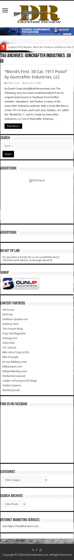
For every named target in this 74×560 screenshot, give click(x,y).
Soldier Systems (11, 385)
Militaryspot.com (12, 366)
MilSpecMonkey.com (14, 371)
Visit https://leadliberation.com (20, 526)
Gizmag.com (9, 338)
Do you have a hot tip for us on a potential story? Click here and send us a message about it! (31, 259)
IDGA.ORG (8, 342)
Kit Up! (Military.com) (14, 361)
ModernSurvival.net (13, 376)
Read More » (13, 126)
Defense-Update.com (15, 319)
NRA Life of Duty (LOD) (15, 352)
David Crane (13, 83)
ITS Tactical (9, 347)
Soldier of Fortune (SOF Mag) (19, 380)
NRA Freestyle (10, 357)
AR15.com (8, 309)
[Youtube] (40, 549)
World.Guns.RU (11, 390)
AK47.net (7, 314)
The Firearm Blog (12, 328)
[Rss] (33, 549)
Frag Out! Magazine (13, 333)
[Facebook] (37, 549)
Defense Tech (10, 323)
